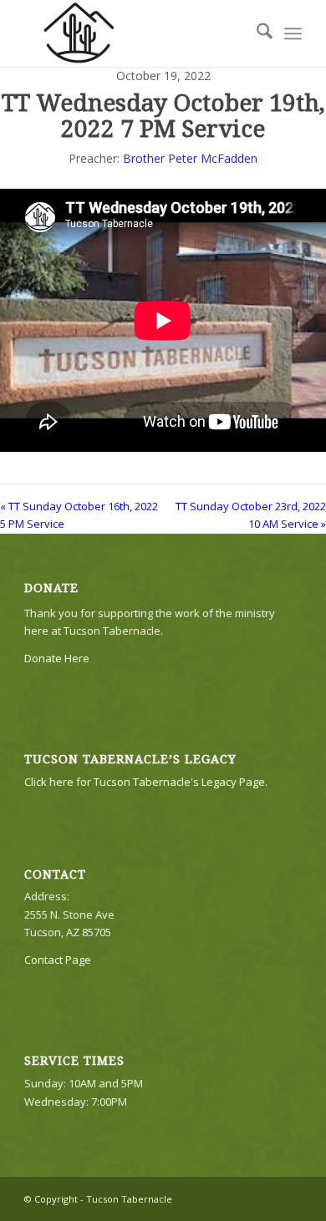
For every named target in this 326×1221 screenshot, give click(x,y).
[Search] (256, 33)
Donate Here (56, 658)
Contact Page (57, 959)
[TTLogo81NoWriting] (135, 33)
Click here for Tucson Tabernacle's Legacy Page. (145, 781)
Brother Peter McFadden (190, 158)
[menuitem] (256, 33)
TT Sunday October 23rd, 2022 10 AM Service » (251, 515)
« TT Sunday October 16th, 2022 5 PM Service (79, 515)
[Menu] (293, 33)
